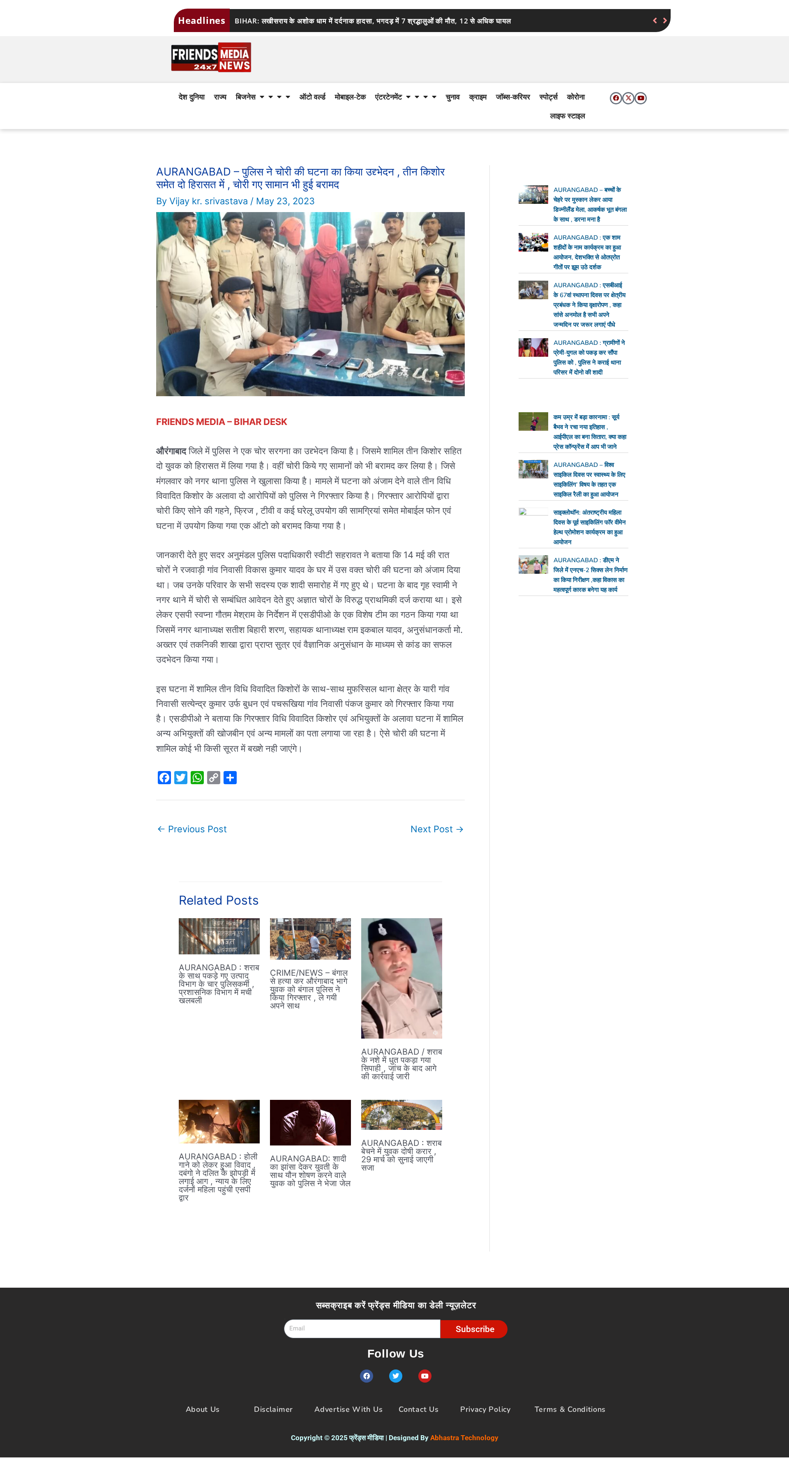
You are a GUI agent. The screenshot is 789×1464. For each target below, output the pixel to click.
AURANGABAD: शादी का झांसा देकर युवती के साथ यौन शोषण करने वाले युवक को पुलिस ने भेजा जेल (310, 1171)
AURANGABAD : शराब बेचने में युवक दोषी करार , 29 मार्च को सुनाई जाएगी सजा (401, 1155)
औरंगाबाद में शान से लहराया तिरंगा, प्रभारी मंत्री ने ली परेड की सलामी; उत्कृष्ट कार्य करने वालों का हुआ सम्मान (379, 20)
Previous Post (192, 829)
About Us (203, 1409)
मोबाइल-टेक (350, 97)
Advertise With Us (348, 1409)
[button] (665, 21)
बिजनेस (246, 97)
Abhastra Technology (464, 1438)
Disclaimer (273, 1409)
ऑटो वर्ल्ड (312, 97)
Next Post (437, 829)
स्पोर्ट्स (549, 97)
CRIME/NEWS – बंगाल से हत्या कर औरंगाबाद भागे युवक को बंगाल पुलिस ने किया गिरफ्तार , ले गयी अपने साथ (309, 989)
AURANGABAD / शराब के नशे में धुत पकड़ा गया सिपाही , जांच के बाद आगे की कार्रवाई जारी (401, 1064)
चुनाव (453, 97)
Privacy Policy (485, 1409)
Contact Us (418, 1409)
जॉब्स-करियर (513, 97)
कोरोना (576, 97)
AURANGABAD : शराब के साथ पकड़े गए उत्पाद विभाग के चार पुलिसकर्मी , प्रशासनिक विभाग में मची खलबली (219, 984)
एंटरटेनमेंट (388, 97)
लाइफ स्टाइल (567, 115)
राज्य (220, 97)
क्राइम (478, 97)
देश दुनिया (192, 97)
